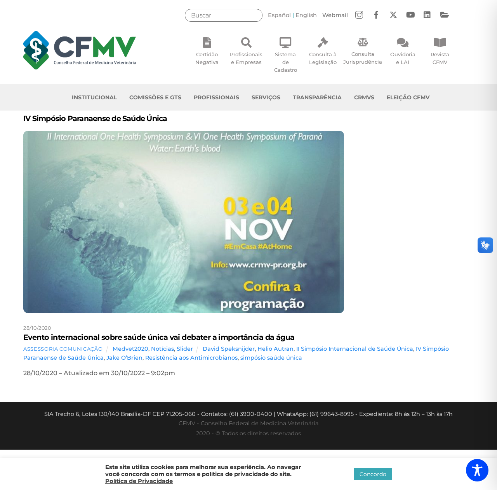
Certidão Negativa (207, 58)
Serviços (266, 97)
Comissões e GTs (155, 97)
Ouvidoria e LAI (402, 58)
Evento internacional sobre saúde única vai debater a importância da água (159, 337)
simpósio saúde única (271, 357)
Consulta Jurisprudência (362, 58)
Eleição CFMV (408, 97)
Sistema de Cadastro (285, 62)
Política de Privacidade (139, 481)
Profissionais (216, 97)
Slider (185, 348)
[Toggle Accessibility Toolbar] (477, 470)
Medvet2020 (130, 348)
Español (279, 15)
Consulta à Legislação (323, 58)
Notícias (162, 348)
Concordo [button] (373, 474)
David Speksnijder (229, 348)
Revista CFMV (440, 58)
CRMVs (364, 97)
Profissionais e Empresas (246, 58)
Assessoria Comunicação (63, 349)
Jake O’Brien (124, 357)
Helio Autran (275, 348)
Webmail (335, 15)
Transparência (317, 97)
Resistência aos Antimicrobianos (191, 357)
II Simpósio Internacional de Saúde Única (354, 348)
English (306, 15)
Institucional (94, 97)
